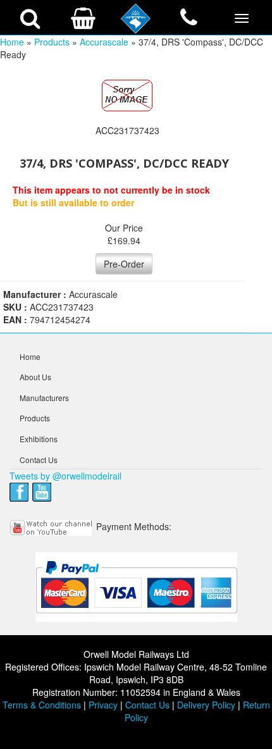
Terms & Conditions (42, 704)
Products (52, 41)
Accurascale (104, 41)
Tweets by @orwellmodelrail (65, 475)
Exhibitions (39, 438)
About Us (35, 376)
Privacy (103, 704)
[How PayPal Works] (136, 586)
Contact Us (39, 459)
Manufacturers (44, 397)
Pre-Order (124, 263)
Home (12, 41)
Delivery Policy (206, 704)
